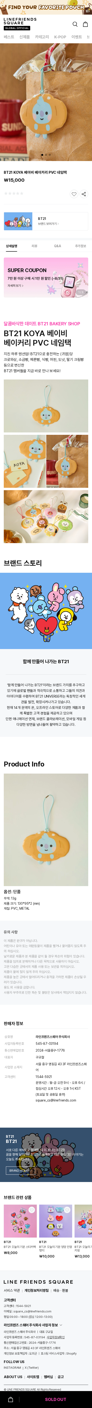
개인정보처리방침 (37, 1290)
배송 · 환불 (60, 1290)
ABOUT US (13, 1377)
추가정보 (80, 246)
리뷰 (34, 246)
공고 (61, 1377)
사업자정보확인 (56, 1337)
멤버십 (48, 1377)
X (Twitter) (32, 1367)
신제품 (24, 37)
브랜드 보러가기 (47, 224)
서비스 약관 (12, 1290)
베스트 (9, 37)
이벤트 (76, 37)
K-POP (60, 37)
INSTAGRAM (12, 1367)
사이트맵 (33, 1377)
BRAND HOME (18, 1170)
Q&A (57, 246)
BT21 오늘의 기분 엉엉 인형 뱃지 (55, 1248)
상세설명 (11, 246)
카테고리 (42, 37)
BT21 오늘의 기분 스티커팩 (20, 1247)
